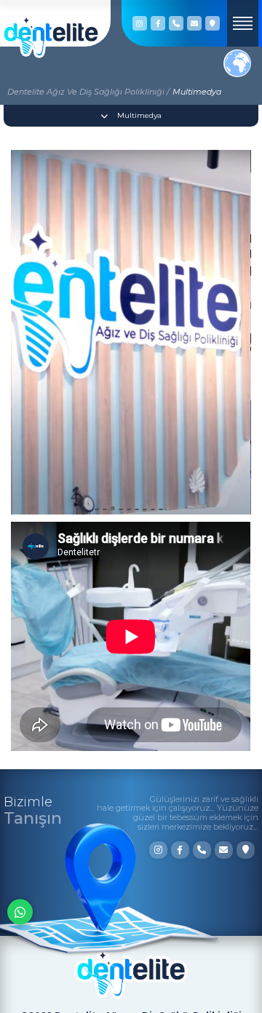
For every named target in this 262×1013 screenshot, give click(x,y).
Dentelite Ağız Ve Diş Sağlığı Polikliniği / (88, 92)
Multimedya (196, 92)
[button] (97, 509)
